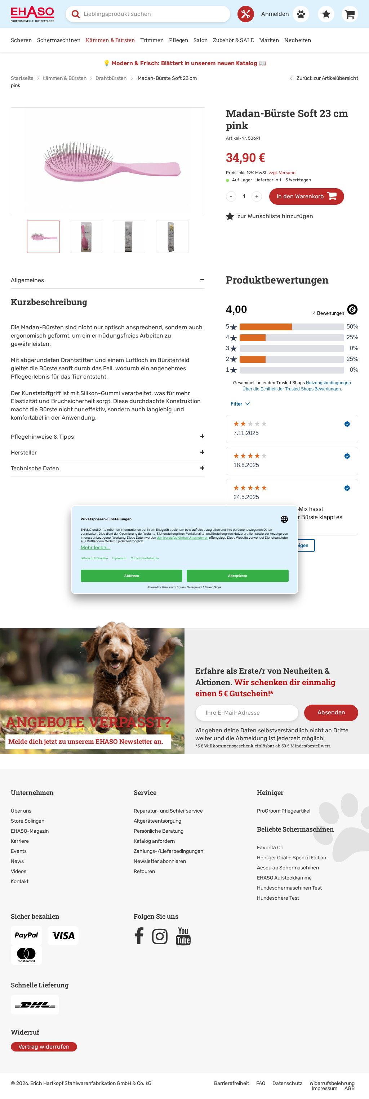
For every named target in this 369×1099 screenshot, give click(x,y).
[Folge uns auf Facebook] (142, 936)
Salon (201, 40)
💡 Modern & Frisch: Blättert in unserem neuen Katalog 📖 (184, 63)
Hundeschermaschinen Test (289, 888)
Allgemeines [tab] (27, 280)
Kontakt (19, 881)
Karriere (20, 841)
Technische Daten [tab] (35, 468)
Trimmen (152, 40)
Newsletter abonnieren (160, 861)
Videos (18, 871)
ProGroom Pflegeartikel (283, 811)
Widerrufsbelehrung (332, 1083)
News (17, 861)
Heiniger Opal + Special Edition (291, 858)
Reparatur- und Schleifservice (168, 811)
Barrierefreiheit (231, 1083)
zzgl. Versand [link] (282, 172)
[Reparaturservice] (245, 14)
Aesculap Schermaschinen (288, 868)
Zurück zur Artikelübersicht (326, 78)
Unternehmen (32, 792)
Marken (269, 40)
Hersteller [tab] (24, 452)
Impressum (324, 1088)
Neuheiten (297, 40)
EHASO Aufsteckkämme (284, 878)
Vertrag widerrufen (44, 1046)
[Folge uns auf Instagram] (163, 936)
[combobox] (148, 14)
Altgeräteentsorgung (157, 821)
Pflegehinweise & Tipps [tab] (42, 436)
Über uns (21, 811)
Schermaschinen (59, 40)
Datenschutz (287, 1083)
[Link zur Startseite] (32, 13)
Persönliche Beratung (158, 831)
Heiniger (270, 792)
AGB (349, 1088)
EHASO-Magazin (30, 831)
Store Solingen (27, 821)
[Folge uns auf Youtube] (186, 936)
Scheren (21, 40)
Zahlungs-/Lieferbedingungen (168, 851)
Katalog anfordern (154, 841)
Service (145, 792)
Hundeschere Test (278, 898)
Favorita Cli (270, 848)
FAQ (260, 1083)
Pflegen (178, 40)
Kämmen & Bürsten (110, 40)
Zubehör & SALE (233, 40)
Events (19, 851)
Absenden (331, 712)
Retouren (144, 871)
